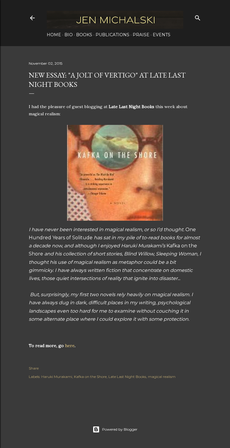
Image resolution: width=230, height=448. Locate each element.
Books (84, 34)
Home (54, 34)
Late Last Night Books (127, 376)
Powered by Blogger (119, 429)
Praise (141, 34)
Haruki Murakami (56, 376)
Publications (112, 34)
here (70, 345)
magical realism (161, 376)
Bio (68, 34)
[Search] (197, 16)
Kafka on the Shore (90, 376)
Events (161, 34)
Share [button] (34, 368)
